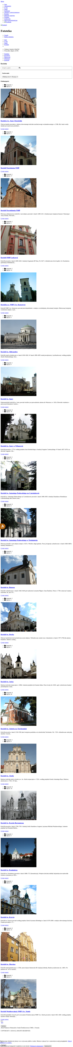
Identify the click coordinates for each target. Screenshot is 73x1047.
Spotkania (7, 11)
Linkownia (7, 19)
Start (5, 4)
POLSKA (7, 55)
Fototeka (6, 17)
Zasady (6, 35)
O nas (6, 7)
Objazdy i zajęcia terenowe (11, 12)
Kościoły (6, 60)
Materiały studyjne (9, 15)
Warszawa (7, 58)
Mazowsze (7, 57)
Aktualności (7, 6)
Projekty (6, 14)
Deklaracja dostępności (36, 1046)
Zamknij (3, 1026)
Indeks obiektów (9, 37)
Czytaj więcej (5, 129)
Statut (5, 9)
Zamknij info (48, 1046)
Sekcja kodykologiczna (10, 20)
